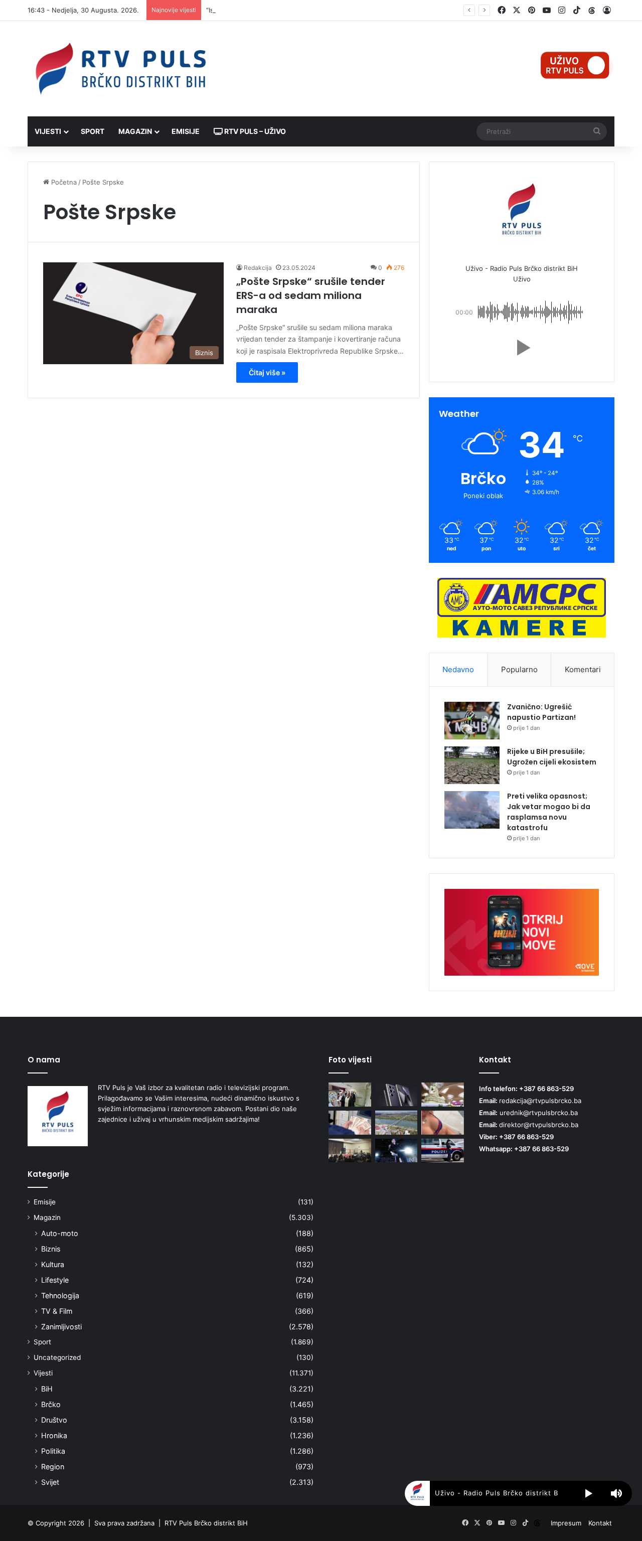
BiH (47, 1388)
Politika (53, 1451)
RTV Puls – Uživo (254, 131)
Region (52, 1466)
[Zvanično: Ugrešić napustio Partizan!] (472, 720)
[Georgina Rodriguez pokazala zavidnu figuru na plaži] (442, 1123)
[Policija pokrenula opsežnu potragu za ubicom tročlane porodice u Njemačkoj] (442, 1151)
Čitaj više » (267, 372)
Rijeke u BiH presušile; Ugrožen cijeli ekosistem (551, 756)
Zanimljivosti (61, 1326)
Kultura (52, 1264)
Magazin (135, 131)
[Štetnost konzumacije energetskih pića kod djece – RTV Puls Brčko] (350, 1151)
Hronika (54, 1435)
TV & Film (56, 1311)
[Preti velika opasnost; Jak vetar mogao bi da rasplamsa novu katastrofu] (472, 810)
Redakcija (258, 267)
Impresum (566, 1523)
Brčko (51, 1404)
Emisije (186, 131)
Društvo (54, 1420)
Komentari (583, 669)
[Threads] (591, 11)
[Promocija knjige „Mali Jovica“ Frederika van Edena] (396, 1123)
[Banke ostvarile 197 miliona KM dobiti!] (350, 1123)
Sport (92, 131)
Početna (63, 182)
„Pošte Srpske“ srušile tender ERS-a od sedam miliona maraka (310, 295)
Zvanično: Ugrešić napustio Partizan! (541, 712)
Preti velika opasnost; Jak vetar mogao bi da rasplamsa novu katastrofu (548, 812)
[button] (522, 348)
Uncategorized (57, 1357)
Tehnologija (60, 1295)
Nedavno (458, 669)
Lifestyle (55, 1280)
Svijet (50, 1482)
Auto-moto (59, 1233)
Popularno (519, 669)
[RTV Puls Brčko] (120, 68)
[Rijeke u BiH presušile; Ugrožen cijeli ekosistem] (472, 765)
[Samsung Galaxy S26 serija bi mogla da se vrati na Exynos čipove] (396, 1094)
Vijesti (48, 131)
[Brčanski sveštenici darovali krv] (350, 1095)
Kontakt (600, 1523)
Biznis (50, 1249)
